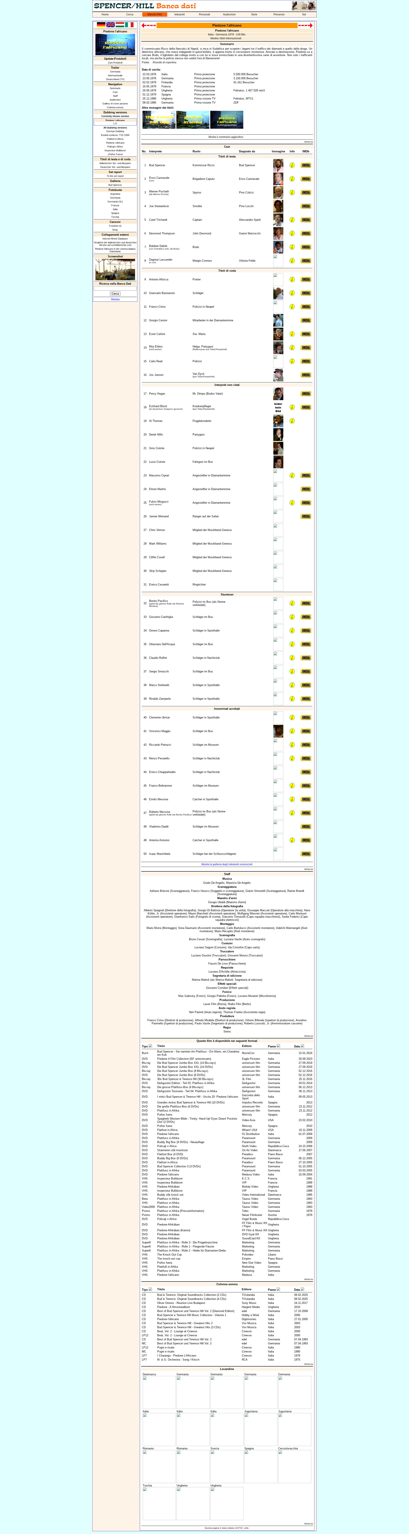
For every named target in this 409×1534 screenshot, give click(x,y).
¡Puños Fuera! (115, 154)
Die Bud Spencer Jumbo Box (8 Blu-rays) (182, 1071)
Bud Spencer (115, 185)
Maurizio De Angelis (238, 882)
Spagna (115, 213)
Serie (254, 14)
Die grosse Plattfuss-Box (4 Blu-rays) (180, 1087)
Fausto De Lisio (218, 963)
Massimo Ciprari (159, 475)
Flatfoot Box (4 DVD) (170, 1154)
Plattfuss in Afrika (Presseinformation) (180, 1210)
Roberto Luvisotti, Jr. (257, 1023)
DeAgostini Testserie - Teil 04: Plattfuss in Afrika (187, 1091)
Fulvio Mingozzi (158, 501)
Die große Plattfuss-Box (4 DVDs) (178, 1106)
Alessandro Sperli (250, 219)
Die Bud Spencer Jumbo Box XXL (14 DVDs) (185, 1066)
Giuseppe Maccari (258, 910)
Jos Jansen (156, 374)
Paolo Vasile (202, 1023)
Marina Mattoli (200, 979)
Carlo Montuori (298, 913)
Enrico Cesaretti (159, 584)
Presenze (279, 14)
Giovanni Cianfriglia (161, 617)
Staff (115, 96)
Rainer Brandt (295, 890)
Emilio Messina (158, 799)
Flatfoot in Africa (115, 139)
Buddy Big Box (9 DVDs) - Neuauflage (180, 1142)
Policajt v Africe (115, 146)
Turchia (115, 217)
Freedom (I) (115, 226)
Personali (204, 14)
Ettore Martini (157, 489)
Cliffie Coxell (157, 557)
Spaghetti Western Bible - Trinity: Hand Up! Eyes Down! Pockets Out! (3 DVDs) (197, 1120)
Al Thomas (156, 420)
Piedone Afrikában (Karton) (173, 1230)
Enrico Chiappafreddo (162, 772)
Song (115, 229)
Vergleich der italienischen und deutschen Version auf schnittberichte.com (115, 243)
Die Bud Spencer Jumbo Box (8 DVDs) (181, 1075)
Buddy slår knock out (170, 1194)
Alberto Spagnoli (154, 910)
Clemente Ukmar (159, 717)
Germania (115, 71)
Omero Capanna (159, 630)
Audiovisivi (229, 14)
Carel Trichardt (158, 219)
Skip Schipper (157, 570)
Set (304, 14)
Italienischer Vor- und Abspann (115, 163)
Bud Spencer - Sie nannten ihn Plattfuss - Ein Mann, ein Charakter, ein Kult (198, 1053)
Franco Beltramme (160, 785)
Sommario (115, 88)
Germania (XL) (115, 201)
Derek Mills (156, 434)
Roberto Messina (159, 811)
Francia (115, 205)
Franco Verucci (200, 890)
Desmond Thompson (162, 233)
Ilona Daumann (187, 928)
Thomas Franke (233, 1012)
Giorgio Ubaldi (216, 902)
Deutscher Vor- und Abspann (115, 167)
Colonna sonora (115, 107)
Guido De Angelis (214, 882)
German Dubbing (115, 131)
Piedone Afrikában (168, 1186)
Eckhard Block (158, 406)
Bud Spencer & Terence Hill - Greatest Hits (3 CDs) (188, 1327)
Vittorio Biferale (254, 1020)
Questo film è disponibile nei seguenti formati (227, 1040)
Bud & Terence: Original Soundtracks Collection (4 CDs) (191, 1298)
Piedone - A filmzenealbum (173, 1307)
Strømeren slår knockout (172, 1150)
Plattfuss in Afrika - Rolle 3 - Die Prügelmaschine (187, 1242)
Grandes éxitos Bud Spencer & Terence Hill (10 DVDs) (191, 1102)
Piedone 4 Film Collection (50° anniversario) (184, 1058)
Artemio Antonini (159, 840)
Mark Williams (158, 543)
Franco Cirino (157, 306)
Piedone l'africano (168, 1134)
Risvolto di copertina (164, 62)
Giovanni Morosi (238, 955)
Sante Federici (291, 916)
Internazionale (115, 75)
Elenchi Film (155, 14)
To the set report (115, 176)
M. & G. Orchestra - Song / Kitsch (178, 1359)
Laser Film (209, 1004)
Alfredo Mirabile (204, 1020)
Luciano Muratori (248, 996)
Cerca (129, 14)
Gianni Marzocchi (250, 233)
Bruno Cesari (197, 939)
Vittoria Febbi (247, 260)
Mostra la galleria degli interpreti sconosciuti (227, 864)
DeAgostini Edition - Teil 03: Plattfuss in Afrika (185, 1083)
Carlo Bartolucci (236, 928)
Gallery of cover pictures (115, 103)
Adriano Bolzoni (159, 890)
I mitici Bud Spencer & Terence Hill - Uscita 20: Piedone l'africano (197, 1096)
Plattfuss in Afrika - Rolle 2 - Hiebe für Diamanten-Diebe (191, 1250)
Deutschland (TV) (115, 79)
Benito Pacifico (158, 601)
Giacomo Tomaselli (234, 916)
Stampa (115, 299)
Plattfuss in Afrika (168, 1110)
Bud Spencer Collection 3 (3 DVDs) (179, 1166)
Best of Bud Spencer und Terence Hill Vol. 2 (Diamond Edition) (195, 1311)
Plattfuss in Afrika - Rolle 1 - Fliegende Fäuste (185, 1246)
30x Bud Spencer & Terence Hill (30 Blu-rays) (185, 1079)
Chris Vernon (157, 530)
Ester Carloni (157, 334)
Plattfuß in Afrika (167, 1266)
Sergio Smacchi (159, 671)
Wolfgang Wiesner (248, 913)
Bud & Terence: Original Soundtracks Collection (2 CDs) (191, 1294)
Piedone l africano (115, 142)
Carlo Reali (156, 361)
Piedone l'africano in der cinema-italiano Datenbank (115, 250)
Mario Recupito (224, 931)
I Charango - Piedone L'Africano (176, 1355)
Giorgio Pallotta (216, 996)
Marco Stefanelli (159, 685)
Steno (227, 1031)
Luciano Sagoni (203, 947)
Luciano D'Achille (219, 971)
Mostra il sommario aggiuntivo (226, 137)
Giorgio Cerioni (158, 320)
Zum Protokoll (115, 62)
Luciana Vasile (233, 939)
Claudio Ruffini (158, 657)
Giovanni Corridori (217, 987)
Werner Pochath (159, 191)
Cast (115, 92)
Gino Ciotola (156, 448)
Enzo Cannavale (159, 177)
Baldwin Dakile (158, 246)
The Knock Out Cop (169, 1254)
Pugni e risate (165, 1347)
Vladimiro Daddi (158, 826)
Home (105, 14)
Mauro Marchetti (198, 913)
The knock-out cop (168, 1258)
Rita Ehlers (156, 346)
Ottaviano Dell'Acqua (162, 644)
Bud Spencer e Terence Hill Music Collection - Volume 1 (191, 1315)
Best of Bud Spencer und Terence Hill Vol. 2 (184, 1339)
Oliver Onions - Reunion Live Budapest (181, 1303)
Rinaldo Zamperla (160, 698)
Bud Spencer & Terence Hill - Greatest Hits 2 (185, 1323)
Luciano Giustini (201, 955)
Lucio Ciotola (157, 461)
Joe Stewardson (159, 206)
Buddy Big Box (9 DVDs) (172, 1158)
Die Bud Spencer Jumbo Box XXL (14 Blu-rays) (186, 1062)
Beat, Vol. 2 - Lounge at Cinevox (177, 1331)
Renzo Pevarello (159, 758)
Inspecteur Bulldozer (115, 150)
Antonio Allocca (158, 279)
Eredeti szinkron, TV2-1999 (115, 135)
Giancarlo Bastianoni (162, 293)
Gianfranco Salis (184, 916)
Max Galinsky (186, 996)
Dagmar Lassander (160, 259)
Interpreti (179, 14)
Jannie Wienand (159, 516)
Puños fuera (164, 1114)
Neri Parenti (196, 1012)
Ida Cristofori (236, 947)
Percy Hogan (157, 393)
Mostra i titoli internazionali (225, 38)
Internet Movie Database (115, 238)
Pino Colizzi (246, 192)
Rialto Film (234, 1004)
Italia (115, 209)
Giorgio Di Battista (209, 910)
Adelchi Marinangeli (288, 928)
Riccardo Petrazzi (160, 744)
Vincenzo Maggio (159, 731)
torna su (308, 141)
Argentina (115, 194)
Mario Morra (154, 928)
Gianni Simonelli (255, 890)
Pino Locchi (246, 206)
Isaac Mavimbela (159, 853)
